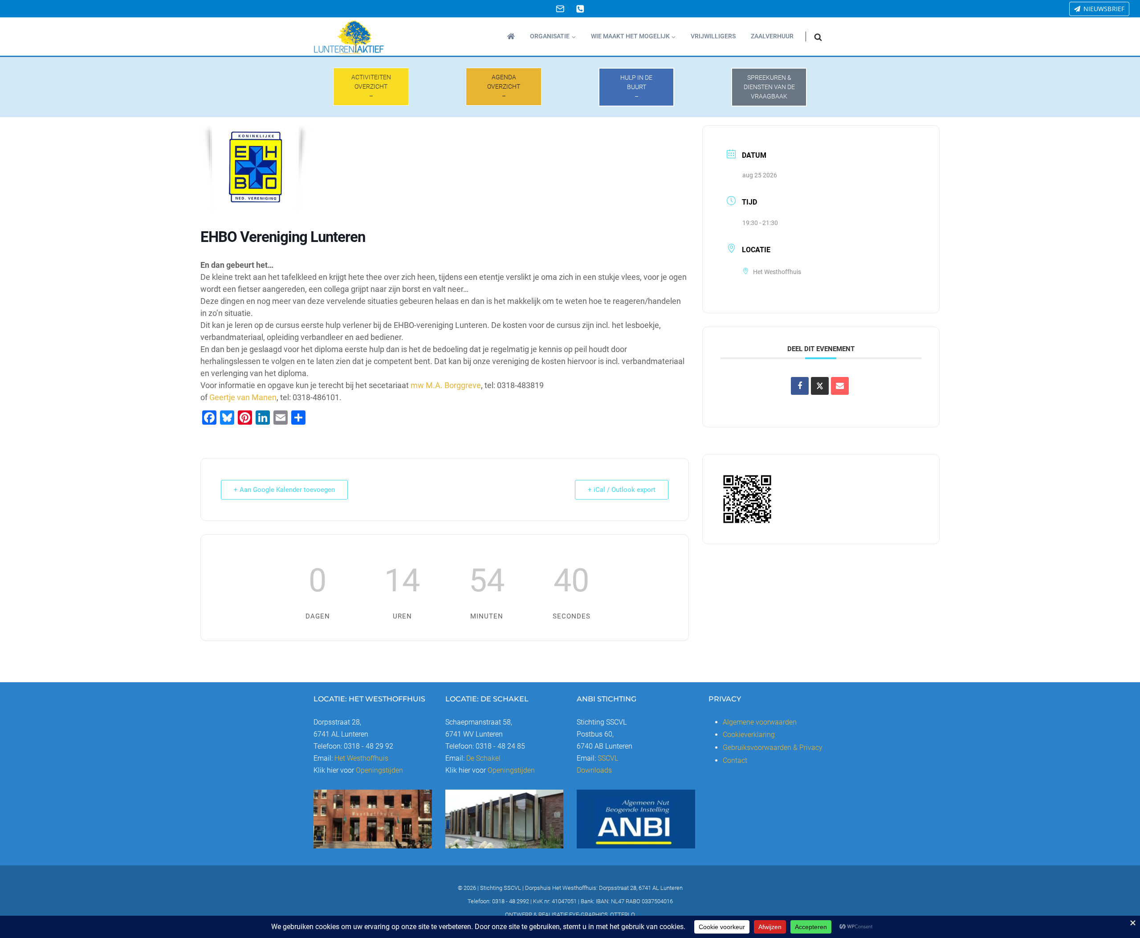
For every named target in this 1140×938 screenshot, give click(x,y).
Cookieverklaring (749, 734)
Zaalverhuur (772, 36)
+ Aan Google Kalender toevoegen (284, 490)
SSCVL (608, 758)
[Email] (560, 8)
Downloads (594, 770)
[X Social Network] (820, 386)
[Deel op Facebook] (800, 386)
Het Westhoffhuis (361, 758)
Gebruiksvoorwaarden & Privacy (772, 747)
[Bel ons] (580, 8)
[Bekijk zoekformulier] (818, 36)
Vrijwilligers (713, 36)
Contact (735, 760)
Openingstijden (379, 770)
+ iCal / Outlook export (622, 490)
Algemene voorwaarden (760, 722)
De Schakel (483, 758)
